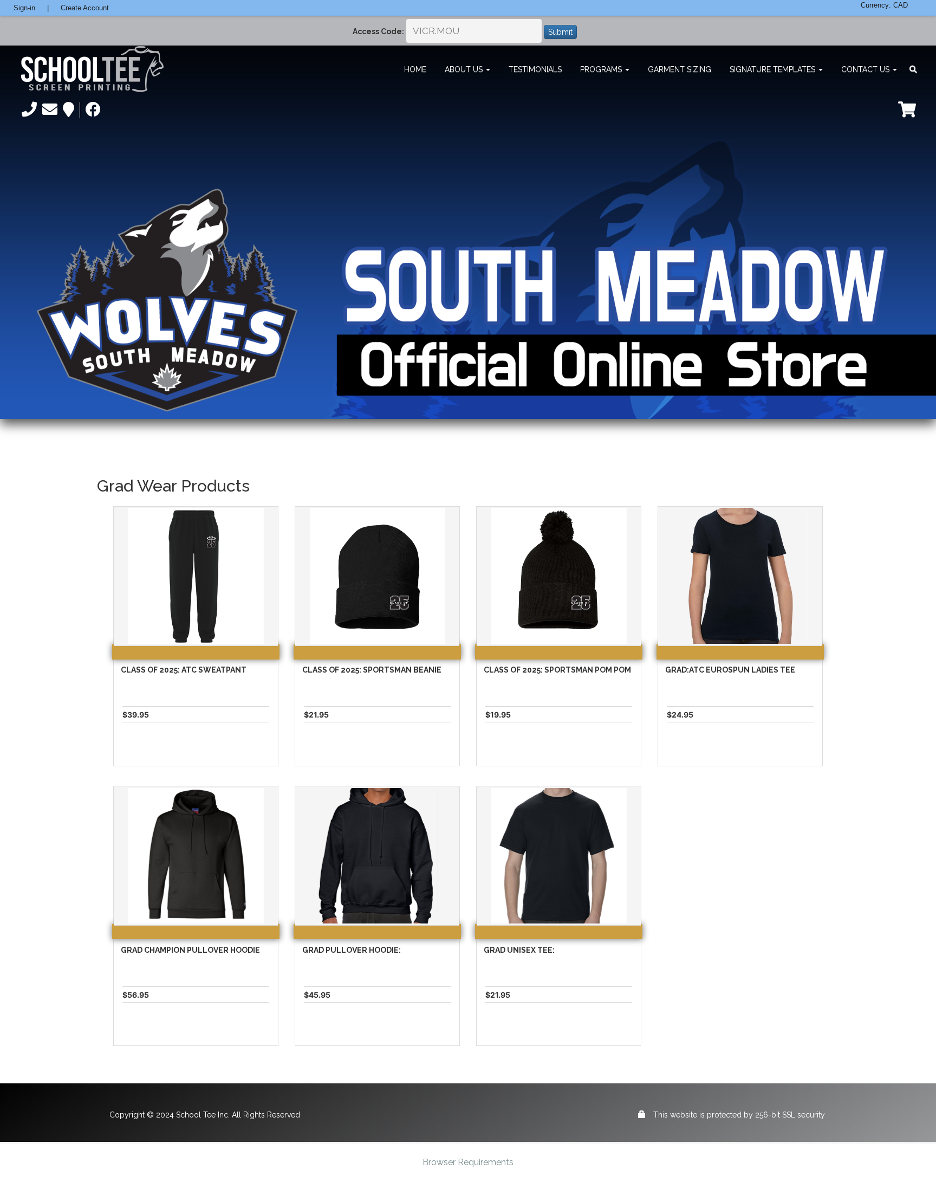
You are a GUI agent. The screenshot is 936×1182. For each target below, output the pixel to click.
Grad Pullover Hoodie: (351, 950)
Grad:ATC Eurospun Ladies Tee (730, 670)
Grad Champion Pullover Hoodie (190, 950)
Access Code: (378, 31)
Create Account (85, 8)
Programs (602, 69)
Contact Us (866, 69)
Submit (560, 32)
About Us (465, 69)
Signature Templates (773, 69)
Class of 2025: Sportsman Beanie (371, 670)
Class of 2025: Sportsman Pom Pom (557, 670)
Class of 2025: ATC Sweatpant (183, 670)
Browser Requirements (468, 1162)
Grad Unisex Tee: (519, 950)
